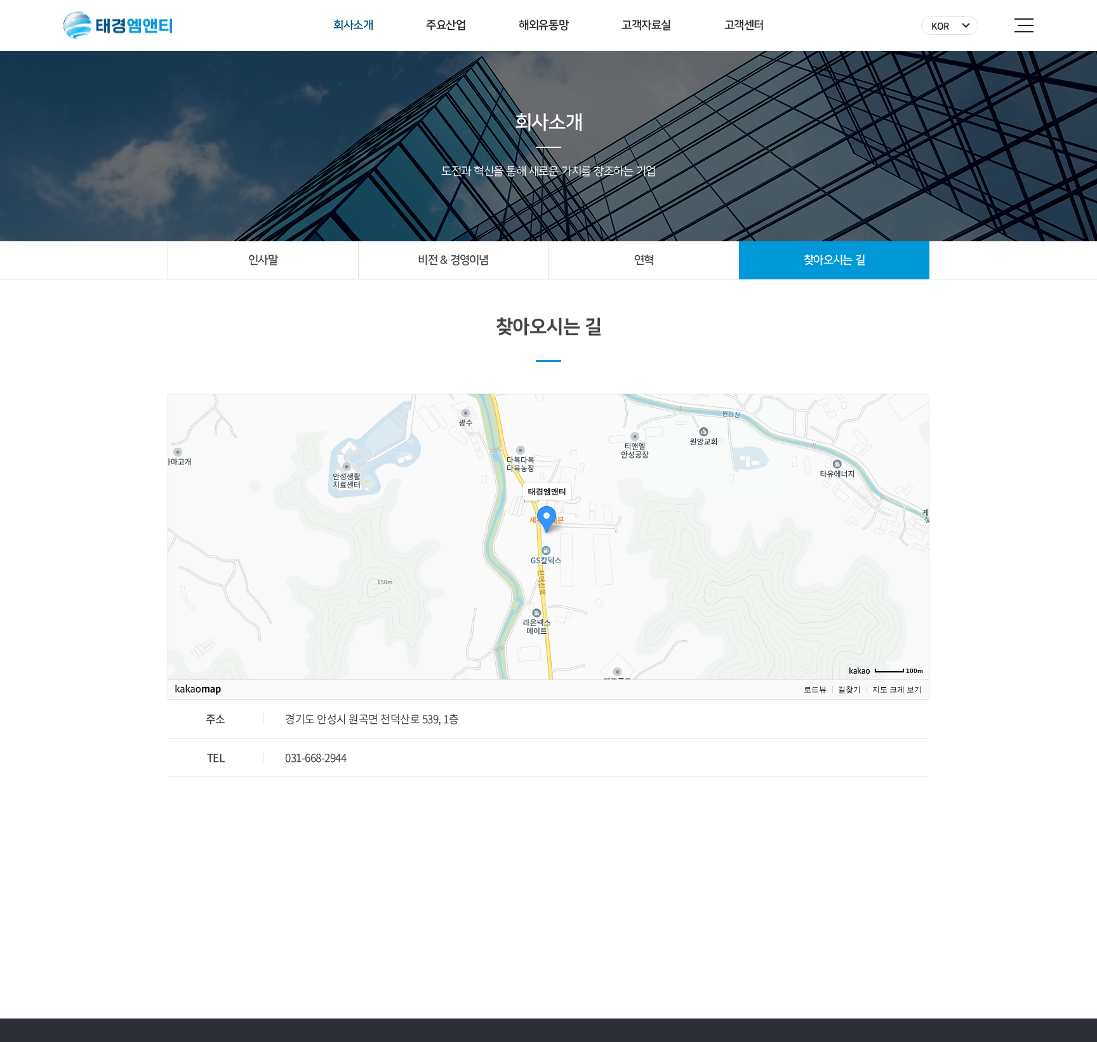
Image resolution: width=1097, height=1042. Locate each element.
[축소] (913, 534)
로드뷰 (815, 689)
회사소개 (353, 25)
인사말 (262, 260)
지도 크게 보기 (897, 689)
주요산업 (445, 25)
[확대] (913, 514)
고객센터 (744, 25)
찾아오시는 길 (834, 260)
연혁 (644, 260)
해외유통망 (543, 25)
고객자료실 (646, 25)
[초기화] (913, 559)
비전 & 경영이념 (453, 260)
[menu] (1024, 25)
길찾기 (849, 689)
